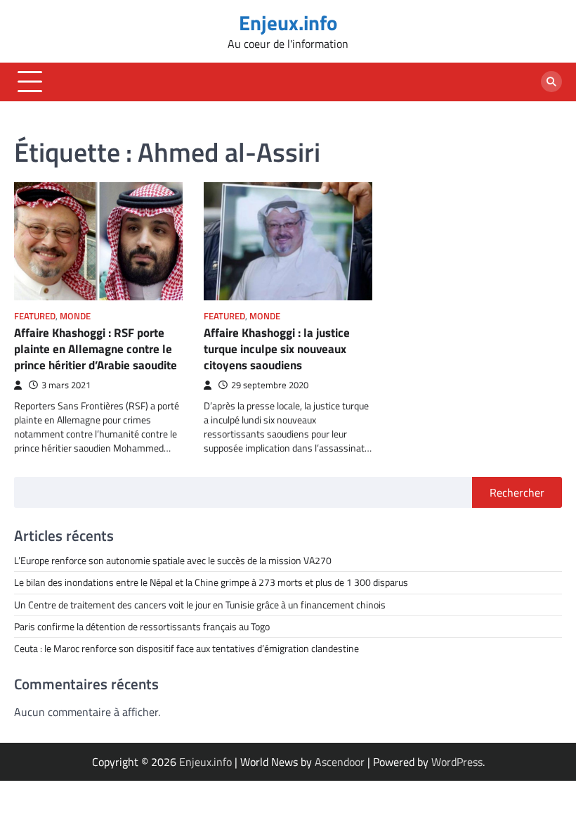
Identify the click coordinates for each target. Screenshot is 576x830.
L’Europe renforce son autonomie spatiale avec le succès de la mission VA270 (173, 561)
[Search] (551, 81)
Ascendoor (340, 761)
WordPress (457, 761)
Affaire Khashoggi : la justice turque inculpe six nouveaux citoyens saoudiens (277, 348)
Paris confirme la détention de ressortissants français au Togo (142, 627)
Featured (34, 316)
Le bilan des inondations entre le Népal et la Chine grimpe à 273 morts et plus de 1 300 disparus (211, 582)
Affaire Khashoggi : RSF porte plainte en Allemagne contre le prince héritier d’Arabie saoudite (95, 348)
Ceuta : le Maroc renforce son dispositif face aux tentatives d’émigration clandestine (186, 648)
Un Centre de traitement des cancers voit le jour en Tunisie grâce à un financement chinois (200, 605)
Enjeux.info (288, 22)
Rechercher (517, 492)
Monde (75, 316)
